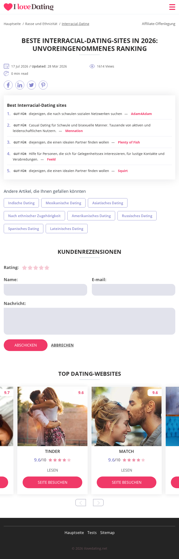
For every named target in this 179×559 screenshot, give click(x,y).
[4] (41, 267)
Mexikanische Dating (63, 203)
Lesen (52, 470)
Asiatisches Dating (107, 203)
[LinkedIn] (19, 85)
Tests (92, 532)
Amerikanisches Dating (91, 215)
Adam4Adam (141, 113)
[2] (30, 267)
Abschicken (25, 345)
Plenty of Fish (129, 142)
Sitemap (107, 532)
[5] (46, 267)
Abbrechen (62, 345)
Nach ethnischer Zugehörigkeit (34, 215)
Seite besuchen (52, 482)
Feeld (51, 159)
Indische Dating (21, 203)
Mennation (74, 131)
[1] (24, 267)
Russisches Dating (137, 215)
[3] (35, 267)
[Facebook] (8, 85)
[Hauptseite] (32, 7)
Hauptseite (74, 532)
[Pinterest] (43, 85)
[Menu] (172, 7)
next (98, 502)
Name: (11, 279)
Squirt (123, 170)
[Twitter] (31, 85)
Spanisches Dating (23, 228)
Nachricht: (15, 303)
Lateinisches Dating (66, 228)
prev (80, 502)
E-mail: (99, 279)
